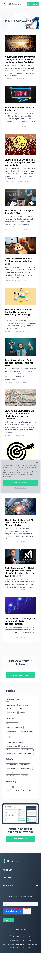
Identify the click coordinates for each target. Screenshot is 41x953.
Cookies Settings (20, 488)
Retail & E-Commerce (27, 731)
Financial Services (12, 724)
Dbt (16, 787)
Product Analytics (27, 750)
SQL (24, 790)
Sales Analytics (11, 753)
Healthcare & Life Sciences (14, 727)
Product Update (11, 712)
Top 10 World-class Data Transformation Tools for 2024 (19, 363)
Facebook (15, 936)
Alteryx (9, 787)
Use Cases (22, 712)
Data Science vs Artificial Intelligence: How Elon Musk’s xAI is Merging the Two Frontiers (20, 572)
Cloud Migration (24, 764)
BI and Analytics (11, 764)
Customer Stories (23, 705)
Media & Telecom (12, 731)
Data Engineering (26, 768)
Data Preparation (25, 772)
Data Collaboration (12, 768)
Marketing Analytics (12, 750)
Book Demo (32, 4)
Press (26, 709)
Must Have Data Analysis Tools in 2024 (19, 211)
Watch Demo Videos (21, 675)
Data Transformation (13, 775)
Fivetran (23, 787)
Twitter (28, 936)
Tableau (31, 790)
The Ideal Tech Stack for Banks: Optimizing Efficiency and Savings (19, 312)
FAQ (20, 709)
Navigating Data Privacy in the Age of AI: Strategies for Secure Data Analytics (20, 59)
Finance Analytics (12, 746)
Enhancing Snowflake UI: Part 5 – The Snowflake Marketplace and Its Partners (19, 415)
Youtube (28, 940)
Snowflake (16, 790)
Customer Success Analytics (15, 742)
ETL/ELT (25, 775)
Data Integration (11, 772)
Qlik (8, 790)
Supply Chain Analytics (25, 753)
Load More (20, 645)
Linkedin (15, 940)
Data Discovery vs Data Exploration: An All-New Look (18, 261)
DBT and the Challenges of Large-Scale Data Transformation (20, 621)
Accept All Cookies (20, 482)
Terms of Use (26, 947)
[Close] (37, 462)
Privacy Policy (15, 947)
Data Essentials (11, 709)
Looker (31, 787)
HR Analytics (24, 746)
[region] (20, 476)
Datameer (19, 944)
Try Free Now (20, 839)
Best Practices (11, 705)
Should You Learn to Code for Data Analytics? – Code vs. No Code (20, 162)
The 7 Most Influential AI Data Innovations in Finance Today (19, 522)
